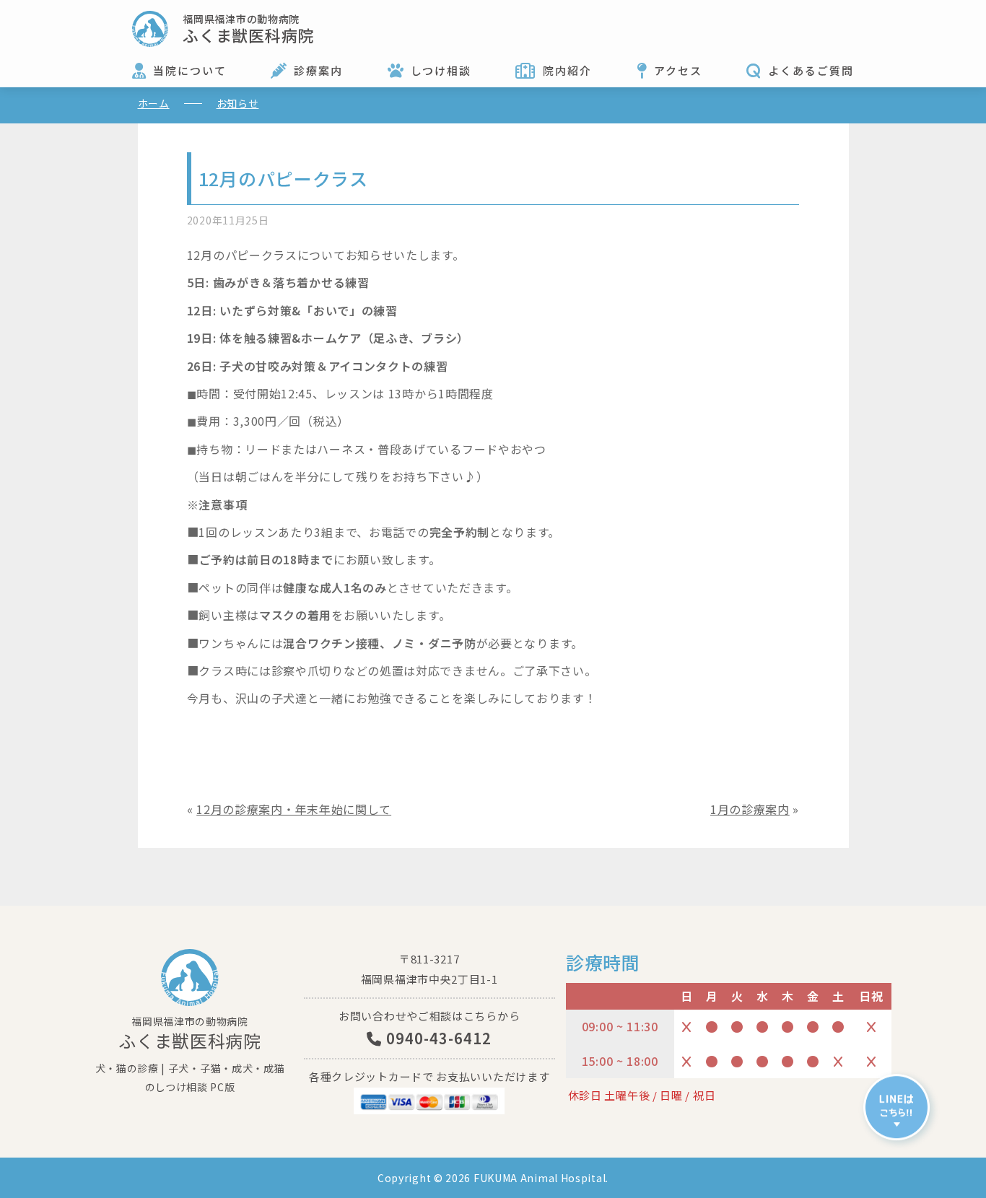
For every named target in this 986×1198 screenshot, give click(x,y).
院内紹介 (567, 70)
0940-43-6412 (437, 1038)
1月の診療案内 (750, 809)
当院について (190, 70)
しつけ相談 (441, 70)
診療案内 (318, 70)
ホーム (154, 103)
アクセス (678, 70)
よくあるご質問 (811, 70)
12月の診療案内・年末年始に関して (293, 809)
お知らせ (238, 103)
